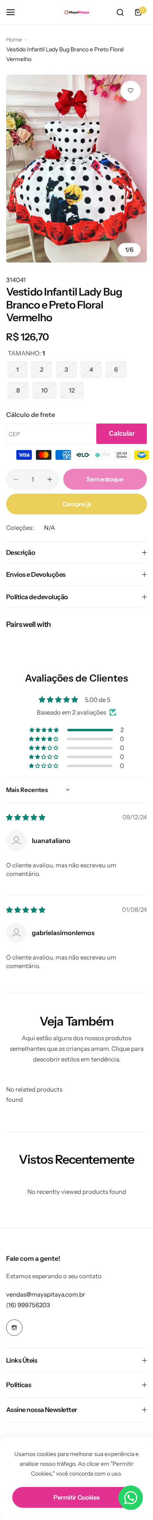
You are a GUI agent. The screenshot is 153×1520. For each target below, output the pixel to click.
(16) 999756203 (28, 1305)
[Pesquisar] (120, 12)
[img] (25, 817)
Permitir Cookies (76, 1497)
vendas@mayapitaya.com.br (45, 1294)
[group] (76, 169)
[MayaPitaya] (76, 12)
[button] (44, 730)
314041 (16, 280)
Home (14, 39)
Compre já (76, 504)
